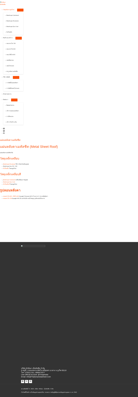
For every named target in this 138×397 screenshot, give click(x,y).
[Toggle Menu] (20, 10)
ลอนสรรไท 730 (7, 198)
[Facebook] (22, 381)
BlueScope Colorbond (9, 179)
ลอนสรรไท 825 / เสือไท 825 (11, 196)
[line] (4, 133)
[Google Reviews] (26, 381)
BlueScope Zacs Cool (9, 182)
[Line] (30, 381)
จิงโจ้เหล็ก (6, 168)
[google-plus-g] (4, 131)
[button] (15, 9)
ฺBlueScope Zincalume (9, 164)
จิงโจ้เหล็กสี (6, 184)
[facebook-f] (4, 128)
